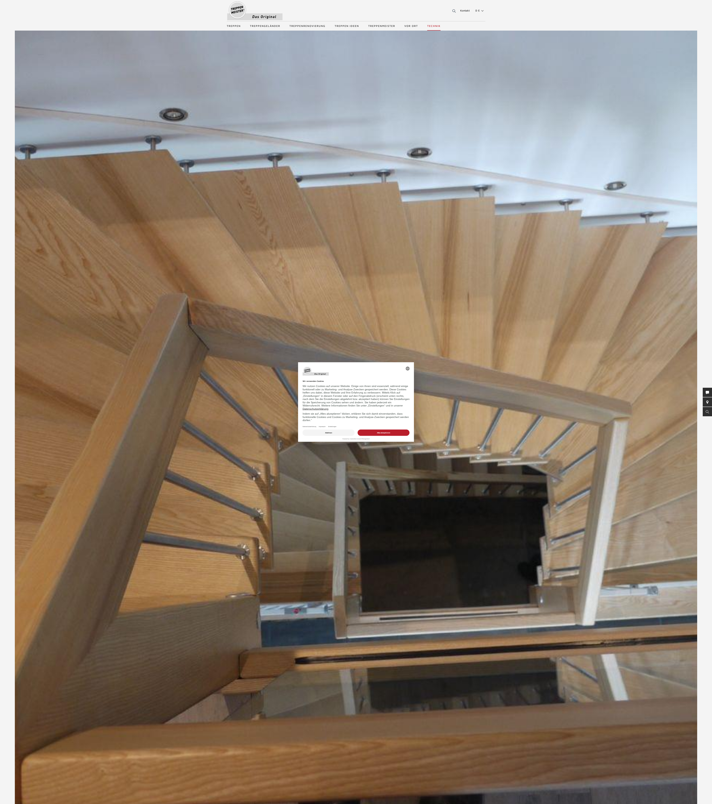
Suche (453, 11)
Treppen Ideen (347, 25)
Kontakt (465, 10)
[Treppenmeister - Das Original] (255, 10)
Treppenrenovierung (307, 25)
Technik (434, 25)
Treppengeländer (265, 25)
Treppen (234, 25)
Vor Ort (411, 25)
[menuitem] (478, 10)
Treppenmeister (381, 25)
